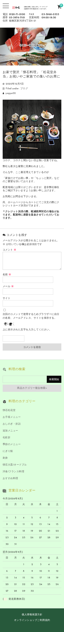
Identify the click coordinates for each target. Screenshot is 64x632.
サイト (6, 298)
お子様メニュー (12, 417)
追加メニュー (10, 430)
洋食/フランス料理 (13, 471)
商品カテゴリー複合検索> (32, 388)
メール (8, 286)
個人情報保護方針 (32, 614)
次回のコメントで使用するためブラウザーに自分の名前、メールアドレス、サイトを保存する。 (31, 316)
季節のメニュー (12, 444)
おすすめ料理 (10, 478)
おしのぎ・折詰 (12, 424)
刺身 (5, 458)
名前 (7, 274)
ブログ (24, 88)
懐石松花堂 (9, 410)
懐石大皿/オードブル (15, 465)
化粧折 (6, 437)
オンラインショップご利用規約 (32, 620)
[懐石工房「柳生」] (32, 7)
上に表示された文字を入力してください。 (27, 329)
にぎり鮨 (8, 451)
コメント (9, 250)
